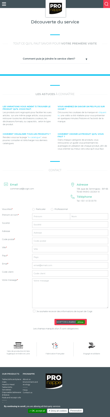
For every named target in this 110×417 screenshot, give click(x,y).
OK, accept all (38, 411)
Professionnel (61, 209)
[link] (4, 4)
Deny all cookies (58, 411)
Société (6, 223)
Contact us (27, 392)
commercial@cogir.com (22, 188)
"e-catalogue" (34, 137)
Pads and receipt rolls (11, 397)
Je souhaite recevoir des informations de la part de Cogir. (64, 311)
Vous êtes (7, 209)
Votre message (9, 280)
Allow (80, 322)
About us (26, 379)
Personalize (76, 411)
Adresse (6, 231)
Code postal (8, 239)
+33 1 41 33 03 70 (88, 201)
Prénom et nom (10, 215)
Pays (4, 255)
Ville (4, 247)
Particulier (41, 209)
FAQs (25, 390)
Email (4, 263)
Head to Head (8, 384)
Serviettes (6, 390)
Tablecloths (7, 387)
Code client (7, 272)
